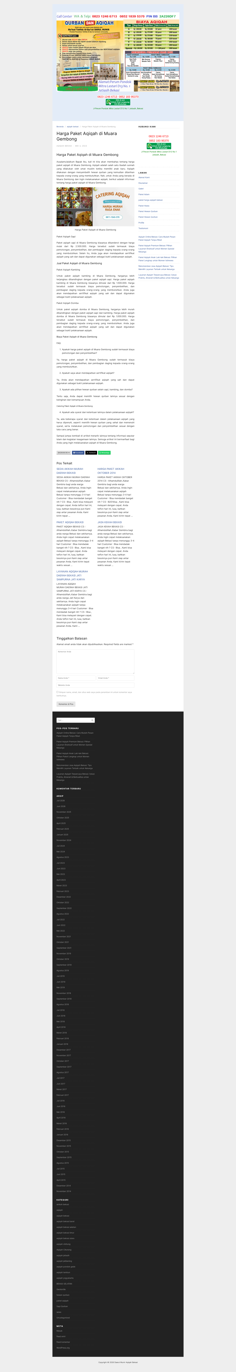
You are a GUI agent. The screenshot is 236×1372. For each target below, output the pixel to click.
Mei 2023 (61, 874)
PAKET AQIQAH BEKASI (70, 522)
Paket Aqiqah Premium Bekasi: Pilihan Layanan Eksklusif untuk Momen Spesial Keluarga (156, 248)
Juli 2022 (61, 919)
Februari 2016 (63, 1129)
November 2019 (64, 953)
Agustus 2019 (63, 970)
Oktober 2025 (63, 817)
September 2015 (64, 1157)
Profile (141, 222)
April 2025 (61, 823)
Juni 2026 (61, 806)
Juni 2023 (61, 868)
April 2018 (61, 1027)
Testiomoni (143, 228)
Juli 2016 (61, 1100)
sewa (59, 1312)
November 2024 (64, 840)
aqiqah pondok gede (66, 1266)
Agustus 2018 (63, 1004)
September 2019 (64, 965)
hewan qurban (63, 1295)
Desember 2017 (64, 1050)
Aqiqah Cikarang (64, 1249)
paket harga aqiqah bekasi (150, 200)
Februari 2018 (63, 1038)
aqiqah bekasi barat (65, 1221)
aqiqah (60, 1210)
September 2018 (64, 999)
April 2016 (61, 1117)
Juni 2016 (61, 1106)
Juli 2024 (61, 846)
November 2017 (64, 1055)
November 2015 (64, 1146)
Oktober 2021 (63, 942)
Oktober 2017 (63, 1061)
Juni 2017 (61, 1084)
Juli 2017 (60, 1078)
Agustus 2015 (63, 1163)
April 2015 (61, 1180)
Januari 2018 (62, 1044)
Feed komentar (63, 1342)
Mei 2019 (61, 987)
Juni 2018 (61, 1016)
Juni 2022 (61, 925)
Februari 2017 (63, 1095)
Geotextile (61, 1289)
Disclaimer (143, 183)
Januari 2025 (62, 834)
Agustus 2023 (63, 857)
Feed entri (61, 1336)
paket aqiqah (62, 1300)
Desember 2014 (64, 1185)
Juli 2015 (61, 1168)
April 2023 (61, 880)
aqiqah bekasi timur (65, 1233)
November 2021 (64, 936)
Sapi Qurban (62, 1306)
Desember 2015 (64, 1140)
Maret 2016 (62, 1123)
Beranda (60, 126)
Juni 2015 (61, 1174)
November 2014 (64, 1191)
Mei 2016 (61, 1112)
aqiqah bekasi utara (65, 1238)
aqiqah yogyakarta (65, 1278)
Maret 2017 (62, 1089)
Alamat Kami (144, 177)
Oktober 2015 (63, 1152)
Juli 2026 (61, 800)
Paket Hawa (143, 206)
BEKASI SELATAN (64, 1284)
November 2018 (64, 993)
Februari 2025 (63, 829)
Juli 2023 (61, 863)
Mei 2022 (61, 931)
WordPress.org (63, 1348)
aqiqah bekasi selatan (66, 1227)
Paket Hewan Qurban (148, 211)
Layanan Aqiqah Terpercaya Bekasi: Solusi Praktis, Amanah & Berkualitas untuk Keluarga (76, 777)
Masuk (59, 1331)
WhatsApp (105, 453)
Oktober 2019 (63, 959)
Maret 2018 (62, 1032)
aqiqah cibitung (63, 1244)
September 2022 (64, 908)
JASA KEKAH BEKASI (110, 522)
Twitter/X (92, 453)
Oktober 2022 (63, 902)
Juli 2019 (61, 976)
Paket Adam (143, 194)
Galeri (141, 188)
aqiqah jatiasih (63, 1255)
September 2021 (64, 948)
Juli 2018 (61, 1010)
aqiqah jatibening (64, 1261)
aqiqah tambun (63, 1272)
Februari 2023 (63, 891)
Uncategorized (63, 1317)
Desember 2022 (64, 897)
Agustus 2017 (63, 1072)
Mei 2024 (61, 851)
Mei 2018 (61, 1021)
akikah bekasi (63, 1204)
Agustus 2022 (63, 914)
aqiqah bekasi (73, 126)
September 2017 (64, 1067)
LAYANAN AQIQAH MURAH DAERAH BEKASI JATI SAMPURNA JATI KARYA (72, 575)
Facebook (79, 453)
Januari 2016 (62, 1134)
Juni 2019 (61, 982)
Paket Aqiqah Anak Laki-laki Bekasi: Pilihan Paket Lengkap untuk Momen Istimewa (73, 756)
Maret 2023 (62, 885)
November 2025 (64, 812)
